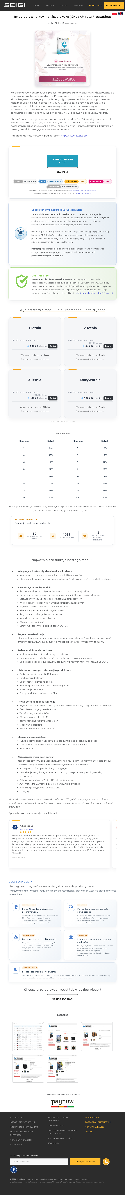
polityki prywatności (88, 191)
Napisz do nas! (62, 999)
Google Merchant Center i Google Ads (62, 1132)
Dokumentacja (56, 1125)
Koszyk (89, 1131)
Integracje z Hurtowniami (24, 1127)
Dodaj (53, 346)
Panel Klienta (92, 1117)
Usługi (64, 5)
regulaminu (74, 191)
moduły (50, 5)
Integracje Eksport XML (23, 1122)
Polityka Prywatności (59, 1138)
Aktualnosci (16, 1117)
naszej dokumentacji (83, 193)
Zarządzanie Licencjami (98, 1122)
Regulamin (53, 1143)
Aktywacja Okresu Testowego (58, 1119)
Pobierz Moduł (62, 160)
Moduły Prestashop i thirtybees (21, 1133)
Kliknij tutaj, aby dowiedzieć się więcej (94, 293)
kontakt (78, 5)
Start (36, 5)
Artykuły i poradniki (21, 1140)
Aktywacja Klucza (95, 1127)
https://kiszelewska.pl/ (74, 135)
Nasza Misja (16, 1144)
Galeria (62, 172)
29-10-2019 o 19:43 (27, 829)
